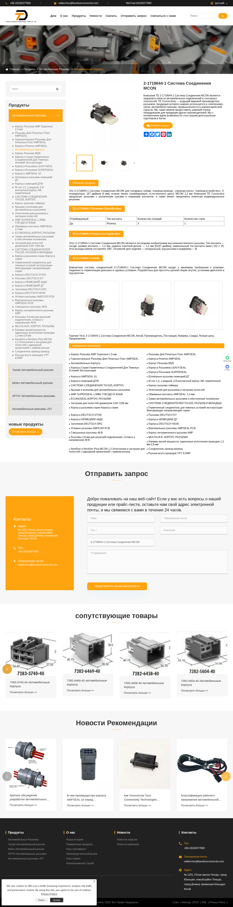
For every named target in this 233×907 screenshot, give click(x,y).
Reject (41, 900)
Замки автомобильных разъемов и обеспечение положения (34, 238)
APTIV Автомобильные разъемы (33, 396)
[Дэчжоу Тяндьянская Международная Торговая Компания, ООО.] (21, 16)
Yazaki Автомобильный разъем (32, 370)
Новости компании (128, 844)
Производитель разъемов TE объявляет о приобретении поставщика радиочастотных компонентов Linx (200, 776)
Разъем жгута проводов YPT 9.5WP (32, 356)
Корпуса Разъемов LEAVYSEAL (34, 166)
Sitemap (186, 902)
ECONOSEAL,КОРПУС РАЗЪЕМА (35, 233)
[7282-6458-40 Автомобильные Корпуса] (88, 654)
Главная (15, 69)
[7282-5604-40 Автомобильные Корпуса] (145, 653)
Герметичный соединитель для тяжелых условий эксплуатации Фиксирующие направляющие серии (33, 266)
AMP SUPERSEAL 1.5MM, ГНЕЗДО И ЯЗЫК (30, 221)
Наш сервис (73, 858)
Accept (56, 900)
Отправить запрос (160, 125)
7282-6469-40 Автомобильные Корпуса (30, 682)
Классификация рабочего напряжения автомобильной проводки (143, 798)
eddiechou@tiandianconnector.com (78, 3)
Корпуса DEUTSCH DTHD (30, 274)
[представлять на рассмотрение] (222, 16)
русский (219, 3)
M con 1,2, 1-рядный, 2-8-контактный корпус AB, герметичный (29, 190)
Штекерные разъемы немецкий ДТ (33, 178)
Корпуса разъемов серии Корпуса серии (35, 257)
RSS (196, 902)
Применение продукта (79, 844)
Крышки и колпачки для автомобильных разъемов (30, 208)
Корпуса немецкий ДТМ (29, 183)
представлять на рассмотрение (117, 586)
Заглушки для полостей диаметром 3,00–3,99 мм (29, 244)
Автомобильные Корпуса (88, 69)
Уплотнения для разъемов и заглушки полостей (31, 215)
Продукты (29, 69)
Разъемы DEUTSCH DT (29, 278)
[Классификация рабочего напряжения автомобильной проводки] (145, 764)
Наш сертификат (76, 849)
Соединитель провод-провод (32, 351)
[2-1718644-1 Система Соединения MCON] (84, 163)
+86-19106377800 (20, 3)
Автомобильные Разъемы (54, 69)
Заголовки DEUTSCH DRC (31, 289)
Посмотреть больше (24, 431)
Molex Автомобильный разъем (32, 383)
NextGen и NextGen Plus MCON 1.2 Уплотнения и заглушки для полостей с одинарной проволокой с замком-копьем (33, 343)
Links (176, 902)
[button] (7, 669)
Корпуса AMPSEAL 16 (28, 173)
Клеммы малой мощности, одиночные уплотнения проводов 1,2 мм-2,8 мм (35, 333)
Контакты (188, 832)
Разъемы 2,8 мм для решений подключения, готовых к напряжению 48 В (32, 320)
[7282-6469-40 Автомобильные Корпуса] (31, 653)
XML (204, 902)
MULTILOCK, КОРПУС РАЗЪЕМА (34, 326)
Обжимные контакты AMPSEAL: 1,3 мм (34, 228)
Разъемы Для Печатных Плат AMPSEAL (32, 134)
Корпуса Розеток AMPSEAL (31, 146)
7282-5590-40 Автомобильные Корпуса (201, 683)
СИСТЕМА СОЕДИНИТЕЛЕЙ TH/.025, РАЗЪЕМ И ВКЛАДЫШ (33, 251)
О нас (70, 832)
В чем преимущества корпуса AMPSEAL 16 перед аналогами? (29, 798)
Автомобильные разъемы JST (32, 409)
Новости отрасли (127, 839)
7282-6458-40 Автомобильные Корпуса (87, 685)
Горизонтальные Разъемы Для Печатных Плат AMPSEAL (33, 141)
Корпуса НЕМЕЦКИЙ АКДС (31, 282)
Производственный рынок (81, 853)
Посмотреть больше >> (23, 690)
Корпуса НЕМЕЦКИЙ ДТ (29, 285)
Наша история (74, 839)
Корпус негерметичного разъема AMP (34, 312)
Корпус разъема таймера (30, 203)
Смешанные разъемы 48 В (31, 306)
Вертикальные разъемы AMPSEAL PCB (29, 301)
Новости (123, 832)
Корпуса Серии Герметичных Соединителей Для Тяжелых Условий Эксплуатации (32, 160)
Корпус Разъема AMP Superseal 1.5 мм (34, 128)
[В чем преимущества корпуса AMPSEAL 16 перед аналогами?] (31, 764)
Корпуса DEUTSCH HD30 (30, 293)
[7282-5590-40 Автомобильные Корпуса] (202, 653)
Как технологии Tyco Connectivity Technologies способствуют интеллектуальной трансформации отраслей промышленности (84, 798)
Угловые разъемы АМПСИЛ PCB (34, 296)
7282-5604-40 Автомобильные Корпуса (144, 682)
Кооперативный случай (80, 863)
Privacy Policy (217, 902)
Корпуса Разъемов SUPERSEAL (34, 170)
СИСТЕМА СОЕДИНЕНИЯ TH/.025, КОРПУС (31, 198)
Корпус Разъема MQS (28, 153)
